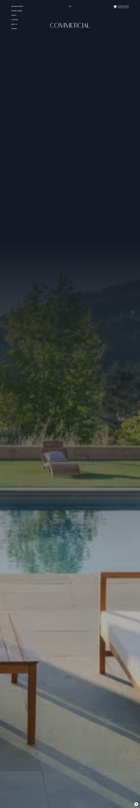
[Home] (121, 6)
